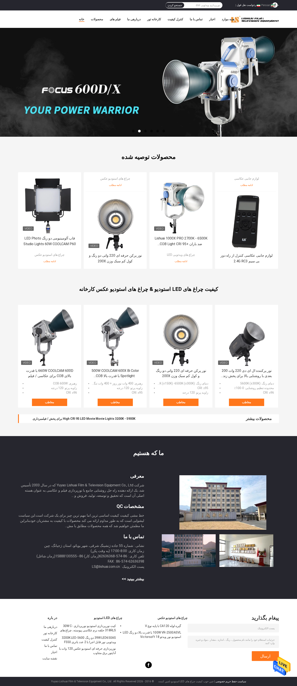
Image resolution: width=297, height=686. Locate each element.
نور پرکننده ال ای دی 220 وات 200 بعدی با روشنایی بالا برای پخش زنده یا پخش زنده (246, 374)
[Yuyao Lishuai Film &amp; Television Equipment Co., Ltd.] (148, 82)
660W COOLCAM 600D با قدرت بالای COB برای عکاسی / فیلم (49, 373)
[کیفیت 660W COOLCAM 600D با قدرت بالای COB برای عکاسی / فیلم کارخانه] (49, 336)
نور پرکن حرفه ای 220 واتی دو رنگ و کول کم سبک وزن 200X (115, 258)
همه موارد (228, 19)
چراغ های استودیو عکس (50, 254)
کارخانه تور (154, 19)
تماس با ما (196, 19)
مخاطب (49, 402)
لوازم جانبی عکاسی (246, 178)
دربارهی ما (134, 19)
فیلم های (115, 19)
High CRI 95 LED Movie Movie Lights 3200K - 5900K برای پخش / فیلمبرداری (84, 418)
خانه (81, 19)
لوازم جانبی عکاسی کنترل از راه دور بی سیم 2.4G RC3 (246, 258)
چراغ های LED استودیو (108, 618)
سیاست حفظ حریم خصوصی (230, 681)
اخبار (212, 19)
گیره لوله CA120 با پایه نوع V (163, 626)
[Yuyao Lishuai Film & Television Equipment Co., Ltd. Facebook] (148, 667)
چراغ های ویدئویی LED (181, 254)
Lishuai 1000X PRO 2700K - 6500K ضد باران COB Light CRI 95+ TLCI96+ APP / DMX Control (181, 241)
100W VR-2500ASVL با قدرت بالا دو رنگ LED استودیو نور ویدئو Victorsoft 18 (152, 635)
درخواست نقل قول (247, 5)
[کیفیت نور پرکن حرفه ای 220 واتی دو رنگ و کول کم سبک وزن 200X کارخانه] (115, 221)
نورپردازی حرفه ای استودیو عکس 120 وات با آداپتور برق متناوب (87, 651)
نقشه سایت (49, 658)
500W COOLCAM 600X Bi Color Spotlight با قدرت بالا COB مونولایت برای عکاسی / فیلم (115, 374)
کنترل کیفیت (175, 19)
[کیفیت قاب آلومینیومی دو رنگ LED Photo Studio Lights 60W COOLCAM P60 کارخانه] (49, 203)
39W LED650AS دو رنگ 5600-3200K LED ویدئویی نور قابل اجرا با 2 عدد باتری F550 (89, 640)
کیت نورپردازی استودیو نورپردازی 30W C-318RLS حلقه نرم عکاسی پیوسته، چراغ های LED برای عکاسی (88, 628)
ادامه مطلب (49, 261)
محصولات (97, 19)
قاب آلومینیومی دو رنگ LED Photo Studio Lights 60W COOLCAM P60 (49, 241)
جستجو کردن (175, 5)
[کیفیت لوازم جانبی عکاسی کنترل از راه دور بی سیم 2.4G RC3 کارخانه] (246, 221)
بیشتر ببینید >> (133, 578)
